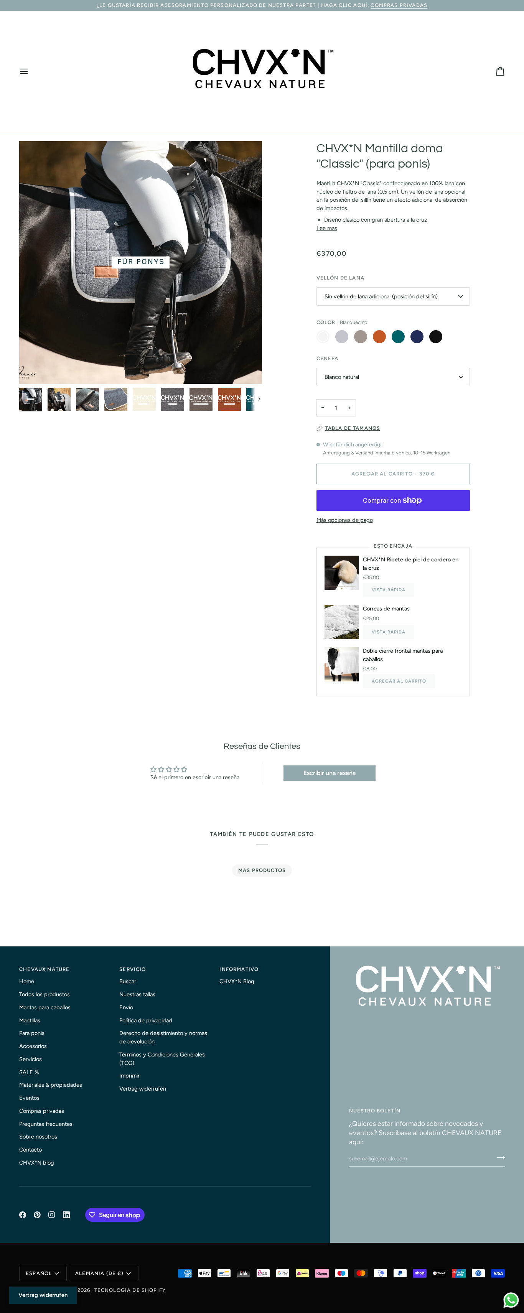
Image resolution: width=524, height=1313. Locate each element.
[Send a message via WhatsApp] (511, 1300)
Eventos (29, 1097)
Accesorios (33, 1046)
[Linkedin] (66, 1214)
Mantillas (29, 1020)
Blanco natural (342, 376)
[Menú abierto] (30, 71)
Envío (126, 1007)
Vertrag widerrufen (142, 1088)
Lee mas (326, 228)
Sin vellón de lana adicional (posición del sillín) (381, 296)
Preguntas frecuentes (46, 1123)
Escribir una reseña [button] (329, 773)
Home (26, 981)
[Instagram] (51, 1214)
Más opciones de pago (344, 520)
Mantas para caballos (45, 1007)
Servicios (30, 1059)
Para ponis (31, 1033)
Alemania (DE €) (99, 1273)
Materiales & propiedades (50, 1084)
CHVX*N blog (36, 1162)
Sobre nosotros (38, 1136)
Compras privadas (399, 5)
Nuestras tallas (137, 994)
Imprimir (129, 1075)
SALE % (29, 1072)
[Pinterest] (37, 1214)
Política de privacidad (145, 1020)
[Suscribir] (498, 1157)
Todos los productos (44, 994)
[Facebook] (22, 1214)
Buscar (127, 981)
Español (39, 1273)
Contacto (30, 1149)
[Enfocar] (140, 262)
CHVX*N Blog (236, 981)
